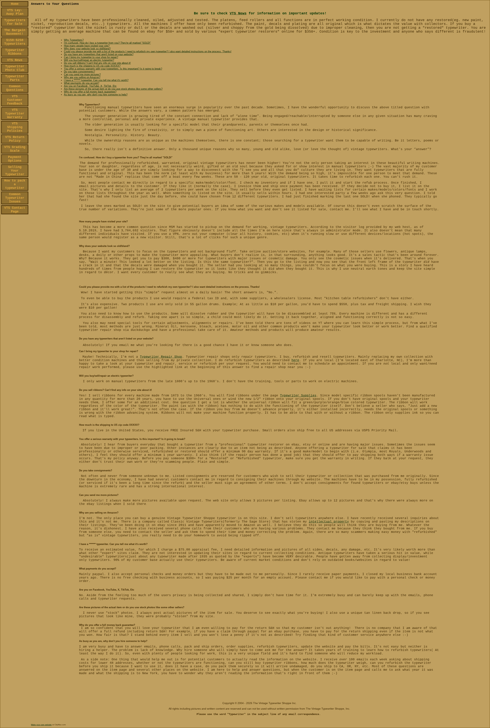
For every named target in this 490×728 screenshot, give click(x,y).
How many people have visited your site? (86, 45)
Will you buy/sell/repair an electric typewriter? (89, 60)
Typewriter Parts (14, 78)
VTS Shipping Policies (14, 127)
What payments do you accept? (81, 83)
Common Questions (14, 88)
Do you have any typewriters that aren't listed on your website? (98, 54)
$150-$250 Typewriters (14, 42)
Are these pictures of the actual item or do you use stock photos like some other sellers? (113, 88)
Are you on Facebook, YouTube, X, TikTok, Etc (90, 86)
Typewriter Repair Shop (161, 357)
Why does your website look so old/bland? (87, 48)
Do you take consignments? (79, 71)
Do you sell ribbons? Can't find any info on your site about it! (97, 63)
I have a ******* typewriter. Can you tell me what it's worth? (96, 80)
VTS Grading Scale (14, 149)
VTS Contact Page (14, 209)
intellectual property (329, 521)
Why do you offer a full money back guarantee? (90, 91)
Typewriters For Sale (14, 22)
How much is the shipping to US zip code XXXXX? (92, 65)
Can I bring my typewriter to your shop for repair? (91, 57)
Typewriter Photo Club (14, 68)
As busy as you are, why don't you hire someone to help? (95, 94)
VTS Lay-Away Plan (14, 12)
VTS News (14, 60)
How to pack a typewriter (14, 184)
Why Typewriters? (74, 40)
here (295, 360)
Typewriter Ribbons (14, 52)
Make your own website (41, 725)
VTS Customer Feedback (14, 99)
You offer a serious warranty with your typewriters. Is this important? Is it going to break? (113, 68)
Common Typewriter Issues (14, 197)
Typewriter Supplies (298, 395)
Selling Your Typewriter (14, 170)
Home (15, 4)
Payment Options (14, 159)
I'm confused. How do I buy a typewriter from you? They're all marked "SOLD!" (107, 42)
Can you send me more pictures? (82, 74)
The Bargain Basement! (14, 32)
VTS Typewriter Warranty (14, 113)
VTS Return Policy (14, 139)
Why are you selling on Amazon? (82, 77)
